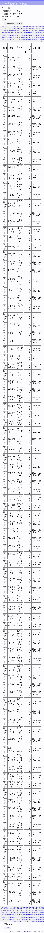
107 (38, 32)
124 (32, 34)
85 (43, 30)
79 (33, 30)
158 (19, 37)
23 (33, 27)
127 (38, 34)
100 (24, 32)
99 (22, 32)
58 (1, 30)
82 (38, 30)
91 (9, 32)
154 (11, 37)
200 (36, 41)
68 (17, 30)
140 (24, 35)
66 (14, 30)
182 (28, 39)
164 (32, 37)
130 (3, 35)
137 (17, 35)
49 (30, 28)
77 (30, 30)
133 (9, 35)
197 (29, 41)
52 (35, 28)
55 (40, 28)
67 (15, 30)
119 (22, 34)
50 (32, 28)
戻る (8, 928)
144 (32, 35)
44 (23, 28)
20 (29, 27)
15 (21, 27)
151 (5, 37)
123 (30, 34)
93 (12, 32)
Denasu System (26, 931)
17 (24, 27)
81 (37, 30)
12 (17, 27)
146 (36, 35)
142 (28, 35)
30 (1, 28)
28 (41, 27)
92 (11, 32)
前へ (3, 27)
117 (17, 34)
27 (40, 27)
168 (41, 37)
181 (26, 39)
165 (34, 37)
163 (30, 37)
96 (17, 32)
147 (38, 35)
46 (26, 28)
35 (9, 28)
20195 (10, 924)
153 (9, 37)
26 (38, 27)
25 (37, 27)
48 (29, 28)
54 (38, 28)
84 (41, 30)
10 (14, 27)
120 (24, 34)
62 (8, 30)
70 (20, 30)
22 (32, 27)
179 (22, 39)
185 (34, 39)
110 (3, 34)
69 (18, 30)
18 (26, 27)
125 (34, 34)
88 (5, 32)
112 (7, 34)
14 (20, 27)
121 (26, 34)
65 (12, 30)
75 (27, 30)
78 (32, 30)
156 (15, 37)
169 (43, 37)
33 (6, 28)
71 (21, 30)
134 (11, 35)
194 (23, 41)
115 (13, 34)
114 (11, 34)
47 (27, 28)
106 (36, 32)
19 (27, 27)
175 (13, 39)
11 (15, 27)
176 (15, 39)
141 (26, 35)
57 (43, 28)
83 (40, 30)
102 (28, 32)
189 (43, 39)
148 (41, 35)
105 (34, 32)
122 (28, 34)
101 (26, 32)
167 (38, 37)
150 (3, 37)
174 (11, 39)
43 (21, 28)
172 (7, 39)
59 (3, 30)
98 (20, 32)
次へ (42, 41)
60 (5, 30)
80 (35, 30)
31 (3, 28)
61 (6, 30)
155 (13, 37)
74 (26, 30)
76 (29, 30)
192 (19, 41)
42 (20, 28)
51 (33, 28)
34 (8, 28)
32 (5, 28)
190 (15, 41)
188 (41, 39)
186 (36, 39)
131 (5, 35)
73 (24, 30)
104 (32, 32)
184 (32, 39)
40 (17, 28)
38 (14, 28)
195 (25, 41)
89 (6, 32)
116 (15, 34)
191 (17, 41)
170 (3, 39)
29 (43, 27)
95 (15, 32)
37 (12, 28)
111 (5, 34)
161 (26, 37)
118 (19, 34)
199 (34, 41)
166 (36, 37)
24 (35, 27)
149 (43, 35)
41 (18, 28)
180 (24, 39)
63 (9, 30)
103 (30, 32)
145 (34, 35)
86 (2, 32)
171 (5, 39)
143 (30, 35)
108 (41, 32)
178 (19, 39)
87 (3, 32)
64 (11, 30)
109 (43, 32)
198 (32, 41)
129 (43, 34)
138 (19, 35)
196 (27, 41)
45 (24, 28)
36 (11, 28)
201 (38, 41)
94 (14, 32)
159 (22, 37)
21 (30, 27)
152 (7, 37)
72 (23, 30)
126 (36, 34)
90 (8, 32)
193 (21, 41)
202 (40, 41)
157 (17, 37)
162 (28, 37)
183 (30, 39)
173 (9, 39)
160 (24, 37)
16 (23, 27)
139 (22, 35)
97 (18, 32)
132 (7, 35)
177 (17, 39)
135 (13, 35)
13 (18, 27)
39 (15, 28)
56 (41, 28)
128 (41, 34)
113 (9, 34)
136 (15, 35)
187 (38, 39)
